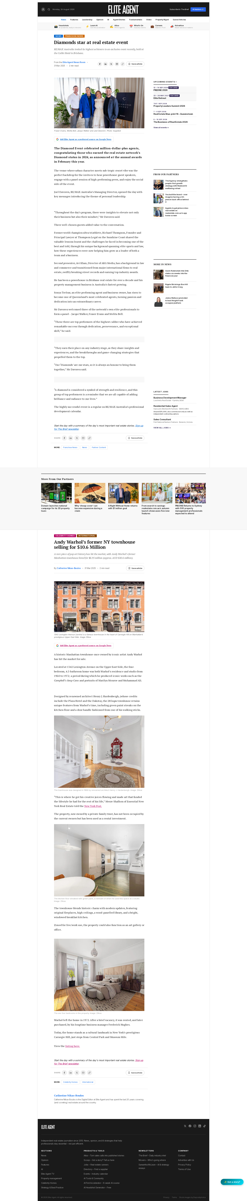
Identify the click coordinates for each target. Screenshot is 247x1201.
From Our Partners (166, 174)
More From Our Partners (57, 479)
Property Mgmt (162, 19)
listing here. (72, 1046)
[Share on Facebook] (99, 64)
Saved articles (179, 19)
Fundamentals (135, 19)
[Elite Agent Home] (123, 9)
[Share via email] (117, 64)
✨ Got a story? (232, 1182)
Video (149, 19)
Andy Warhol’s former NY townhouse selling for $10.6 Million (94, 544)
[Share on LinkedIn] (105, 64)
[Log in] (43, 9)
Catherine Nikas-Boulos (69, 568)
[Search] (49, 9)
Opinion (99, 19)
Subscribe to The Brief (179, 9)
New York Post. (93, 806)
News (63, 19)
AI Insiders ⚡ (198, 9)
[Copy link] (122, 64)
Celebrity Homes (65, 536)
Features (74, 19)
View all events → (161, 127)
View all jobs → (162, 428)
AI (108, 19)
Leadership (87, 19)
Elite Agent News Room (74, 62)
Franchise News (74, 36)
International (86, 536)
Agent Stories (119, 19)
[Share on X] (111, 64)
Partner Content (99, 447)
